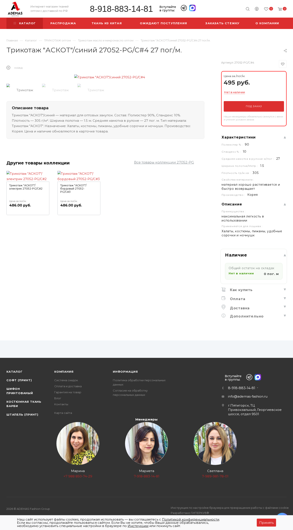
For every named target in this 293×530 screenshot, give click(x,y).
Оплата (237, 299)
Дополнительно (246, 316)
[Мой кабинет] (257, 9)
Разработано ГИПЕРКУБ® (190, 513)
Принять (266, 523)
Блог (57, 398)
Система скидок (66, 380)
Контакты (61, 404)
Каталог (14, 371)
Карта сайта (63, 413)
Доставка (239, 308)
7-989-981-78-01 (215, 476)
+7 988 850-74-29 (77, 476)
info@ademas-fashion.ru (247, 396)
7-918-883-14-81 (146, 476)
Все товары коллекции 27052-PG (164, 162)
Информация (125, 371)
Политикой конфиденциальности (190, 519)
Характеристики (239, 137)
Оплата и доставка (68, 386)
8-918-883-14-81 (121, 9)
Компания (63, 371)
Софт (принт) (19, 380)
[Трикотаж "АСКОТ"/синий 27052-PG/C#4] (109, 77)
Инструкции (138, 526)
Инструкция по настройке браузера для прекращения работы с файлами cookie (230, 507)
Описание (232, 204)
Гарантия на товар (67, 392)
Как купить (241, 290)
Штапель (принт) (22, 414)
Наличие (236, 255)
